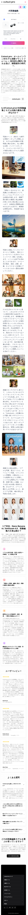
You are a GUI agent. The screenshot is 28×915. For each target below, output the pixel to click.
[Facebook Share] (7, 907)
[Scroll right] (25, 48)
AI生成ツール (7, 890)
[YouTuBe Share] (10, 907)
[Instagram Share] (15, 907)
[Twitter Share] (12, 907)
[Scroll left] (2, 48)
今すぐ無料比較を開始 (13, 856)
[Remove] (15, 22)
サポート (6, 900)
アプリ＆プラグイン (8, 897)
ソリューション (7, 893)
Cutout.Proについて (8, 876)
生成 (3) (14, 43)
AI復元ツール (7, 883)
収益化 (5, 903)
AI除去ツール (7, 879)
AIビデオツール (7, 886)
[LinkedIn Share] (5, 907)
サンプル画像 (21, 22)
